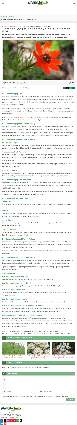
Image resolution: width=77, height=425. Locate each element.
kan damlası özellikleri (25, 333)
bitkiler (34, 331)
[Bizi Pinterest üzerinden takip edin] (14, 420)
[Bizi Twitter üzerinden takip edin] (5, 420)
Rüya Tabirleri (17, 120)
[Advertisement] (38, 10)
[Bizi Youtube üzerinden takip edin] (11, 420)
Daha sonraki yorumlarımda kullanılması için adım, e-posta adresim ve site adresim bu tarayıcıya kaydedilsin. (36, 396)
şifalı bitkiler (59, 333)
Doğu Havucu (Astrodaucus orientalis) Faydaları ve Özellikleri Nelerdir (63, 358)
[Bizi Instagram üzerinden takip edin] (8, 420)
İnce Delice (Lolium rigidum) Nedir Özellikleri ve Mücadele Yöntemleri (14, 358)
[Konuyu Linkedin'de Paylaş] (73, 88)
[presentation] (1, 19)
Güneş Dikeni (19, 117)
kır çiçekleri (37, 333)
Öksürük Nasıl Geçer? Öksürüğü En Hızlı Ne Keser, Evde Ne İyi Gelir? (23, 19)
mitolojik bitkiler (47, 333)
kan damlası (42, 331)
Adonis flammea (26, 331)
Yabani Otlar (11, 26)
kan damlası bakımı (52, 331)
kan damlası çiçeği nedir (9, 333)
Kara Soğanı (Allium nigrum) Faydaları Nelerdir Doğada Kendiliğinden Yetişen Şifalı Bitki (38, 358)
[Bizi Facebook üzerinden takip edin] (1, 420)
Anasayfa (4, 26)
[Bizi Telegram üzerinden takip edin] (1, 423)
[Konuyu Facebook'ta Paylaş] (64, 88)
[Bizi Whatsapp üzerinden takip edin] (17, 420)
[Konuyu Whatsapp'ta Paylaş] (70, 88)
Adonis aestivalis (15, 331)
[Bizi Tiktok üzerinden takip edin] (21, 420)
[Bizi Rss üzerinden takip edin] (5, 423)
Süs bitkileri (68, 333)
